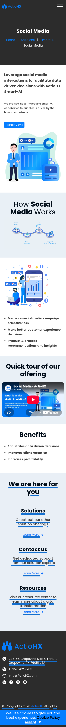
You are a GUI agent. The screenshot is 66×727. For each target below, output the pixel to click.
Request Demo (14, 124)
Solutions (28, 39)
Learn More (31, 535)
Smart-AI (47, 39)
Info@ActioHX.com (23, 675)
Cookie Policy (48, 717)
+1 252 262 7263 (20, 669)
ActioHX (37, 706)
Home (10, 39)
